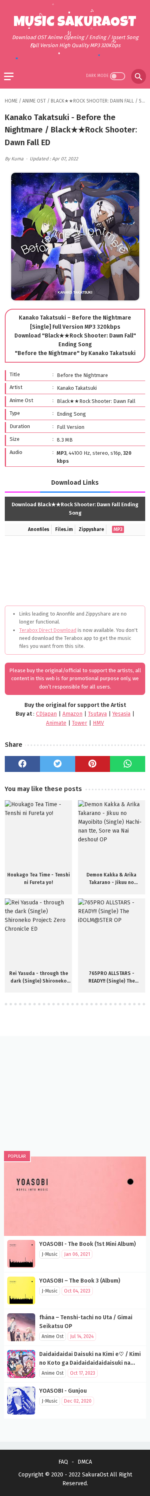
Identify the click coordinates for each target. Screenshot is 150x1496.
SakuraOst (95, 1474)
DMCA (85, 1462)
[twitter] (57, 764)
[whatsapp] (127, 764)
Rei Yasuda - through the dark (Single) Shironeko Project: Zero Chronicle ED (38, 978)
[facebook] (22, 764)
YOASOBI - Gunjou (63, 1390)
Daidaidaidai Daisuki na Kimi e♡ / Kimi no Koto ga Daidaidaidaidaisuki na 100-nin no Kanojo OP (90, 1363)
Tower (79, 723)
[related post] (38, 833)
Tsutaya (97, 714)
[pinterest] (92, 764)
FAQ (63, 1462)
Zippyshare (91, 529)
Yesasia (121, 714)
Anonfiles (38, 529)
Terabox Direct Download (47, 630)
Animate (56, 723)
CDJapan (46, 714)
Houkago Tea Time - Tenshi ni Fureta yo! (38, 878)
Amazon (72, 714)
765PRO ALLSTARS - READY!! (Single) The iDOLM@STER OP (111, 978)
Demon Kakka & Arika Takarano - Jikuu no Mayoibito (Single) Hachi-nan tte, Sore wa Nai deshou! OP (112, 879)
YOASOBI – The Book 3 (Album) (79, 1280)
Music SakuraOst (75, 23)
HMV (98, 723)
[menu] (9, 76)
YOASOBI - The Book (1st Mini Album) (87, 1244)
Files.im (64, 529)
